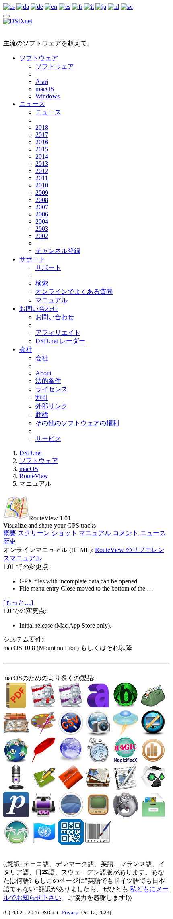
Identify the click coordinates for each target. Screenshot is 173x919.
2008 (41, 199)
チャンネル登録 (57, 250)
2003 (41, 228)
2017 (41, 134)
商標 (41, 414)
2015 (41, 149)
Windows (47, 96)
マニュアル (51, 300)
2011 (41, 178)
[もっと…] (18, 602)
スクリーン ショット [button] (47, 533)
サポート (32, 259)
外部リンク (51, 406)
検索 (41, 283)
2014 (41, 156)
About (43, 373)
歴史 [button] (9, 541)
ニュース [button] (153, 533)
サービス (48, 438)
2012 (41, 170)
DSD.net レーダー (60, 341)
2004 (41, 221)
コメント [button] (125, 533)
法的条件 (48, 380)
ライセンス (51, 389)
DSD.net (30, 453)
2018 (41, 127)
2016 (41, 142)
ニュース (32, 103)
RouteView (33, 476)
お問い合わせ (38, 308)
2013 (41, 163)
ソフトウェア (38, 58)
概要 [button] (9, 533)
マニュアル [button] (95, 533)
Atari (41, 81)
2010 (41, 185)
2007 (41, 207)
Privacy (70, 912)
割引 (41, 397)
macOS (44, 89)
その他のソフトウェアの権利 (77, 423)
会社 (25, 349)
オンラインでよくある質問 (74, 291)
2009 (41, 192)
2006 (41, 214)
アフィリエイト (57, 332)
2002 (41, 235)
